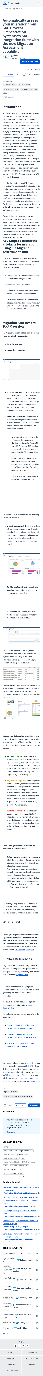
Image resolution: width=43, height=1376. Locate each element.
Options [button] (21, 65)
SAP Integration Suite (10, 85)
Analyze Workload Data (11, 1162)
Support (32, 1365)
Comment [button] (34, 1105)
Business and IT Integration (18, 1166)
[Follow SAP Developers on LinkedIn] (27, 1346)
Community (15, 3)
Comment (11, 1132)
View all (6, 1334)
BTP (5, 1166)
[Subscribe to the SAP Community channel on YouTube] (23, 1346)
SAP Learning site (33, 1081)
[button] (12, 78)
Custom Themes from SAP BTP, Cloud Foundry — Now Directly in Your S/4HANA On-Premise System (21, 1201)
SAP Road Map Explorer (24, 950)
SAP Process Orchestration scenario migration (18, 1096)
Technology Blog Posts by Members (18, 1193)
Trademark (11, 1365)
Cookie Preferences (11, 1371)
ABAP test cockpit (9, 1154)
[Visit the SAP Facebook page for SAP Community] (15, 1346)
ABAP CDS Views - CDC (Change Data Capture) (17, 1151)
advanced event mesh (10, 1158)
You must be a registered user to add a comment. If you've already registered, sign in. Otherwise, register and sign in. (20, 1124)
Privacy (10, 1352)
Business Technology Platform (13, 1173)
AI (22, 1158)
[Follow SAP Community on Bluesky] (19, 1346)
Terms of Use (32, 1352)
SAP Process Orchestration (29, 89)
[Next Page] (23, 1176)
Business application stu (11, 1169)
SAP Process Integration (11, 89)
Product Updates (9, 97)
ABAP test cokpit (23, 1154)
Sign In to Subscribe (30, 61)
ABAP (5, 1147)
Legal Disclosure (32, 1358)
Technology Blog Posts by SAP (14, 8)
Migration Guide (22, 975)
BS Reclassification (28, 1162)
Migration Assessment (10, 1092)
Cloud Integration (24, 85)
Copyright (10, 1358)
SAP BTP (30, 1066)
